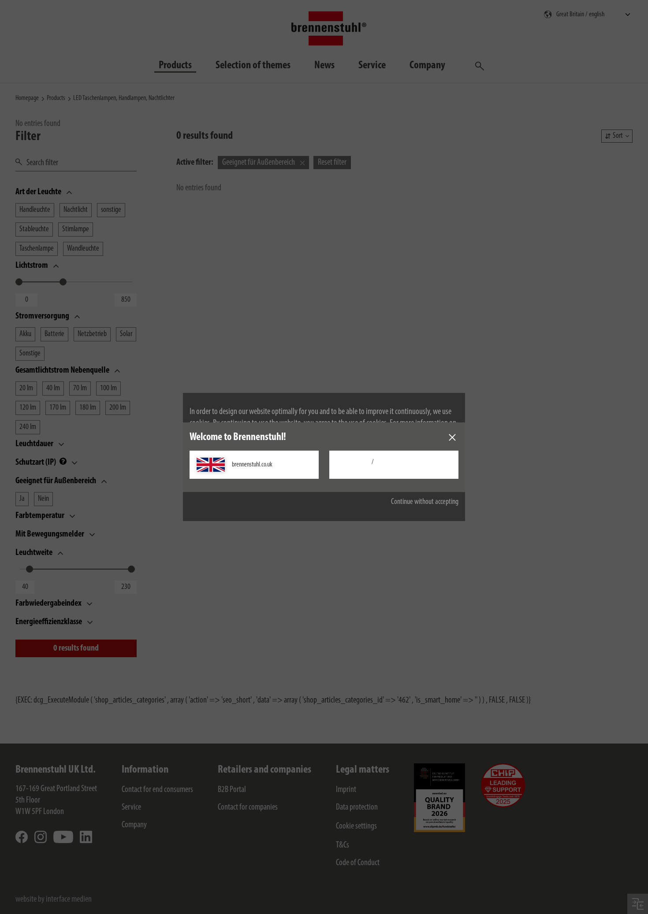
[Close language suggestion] (452, 437)
